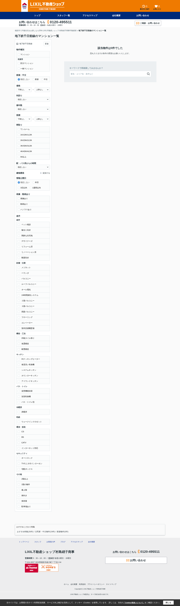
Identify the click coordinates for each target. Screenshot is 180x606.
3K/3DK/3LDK (26, 146)
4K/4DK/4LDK (26, 151)
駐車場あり (26, 506)
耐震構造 (25, 349)
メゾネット (26, 267)
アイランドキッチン (29, 381)
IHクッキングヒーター (30, 359)
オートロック (27, 458)
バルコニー (26, 278)
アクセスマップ (90, 15)
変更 (47, 44)
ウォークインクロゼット (31, 422)
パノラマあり (25, 209)
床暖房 (24, 412)
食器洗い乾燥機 (27, 364)
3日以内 (23, 188)
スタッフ (37, 542)
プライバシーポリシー (95, 584)
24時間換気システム (29, 295)
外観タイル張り (27, 338)
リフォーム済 (27, 247)
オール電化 (26, 290)
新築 (37, 79)
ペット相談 (26, 224)
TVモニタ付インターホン (31, 463)
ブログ (62, 542)
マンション (25, 54)
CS (22, 432)
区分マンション (26, 63)
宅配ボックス (27, 469)
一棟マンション (26, 69)
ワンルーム (25, 129)
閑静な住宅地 (27, 236)
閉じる (168, 603)
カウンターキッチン (29, 376)
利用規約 (82, 584)
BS (22, 437)
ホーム (66, 584)
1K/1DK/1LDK (26, 135)
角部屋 (24, 501)
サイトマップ (111, 584)
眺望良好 (25, 258)
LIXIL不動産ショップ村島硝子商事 (49, 552)
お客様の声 (51, 542)
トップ (37, 15)
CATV (23, 443)
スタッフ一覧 (63, 15)
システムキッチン (28, 370)
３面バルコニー (27, 306)
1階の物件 (25, 484)
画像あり (24, 198)
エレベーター (27, 323)
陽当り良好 (26, 230)
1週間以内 (36, 188)
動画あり (24, 204)
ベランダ (25, 273)
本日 (37, 182)
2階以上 (24, 479)
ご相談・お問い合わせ (150, 23)
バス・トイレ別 (27, 402)
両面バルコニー (27, 312)
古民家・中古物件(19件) (45, 532)
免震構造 (25, 344)
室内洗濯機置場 (27, 328)
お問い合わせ (142, 15)
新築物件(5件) (62, 532)
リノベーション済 (28, 252)
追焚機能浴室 (27, 391)
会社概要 (116, 15)
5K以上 (23, 157)
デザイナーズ (27, 241)
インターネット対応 (29, 448)
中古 (46, 79)
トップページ (24, 542)
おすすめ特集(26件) (25, 532)
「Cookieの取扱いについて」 (134, 603)
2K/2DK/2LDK (26, 140)
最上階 (24, 490)
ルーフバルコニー (28, 284)
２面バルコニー (27, 301)
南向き (24, 495)
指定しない (25, 79)
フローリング (27, 317)
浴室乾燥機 (26, 396)
